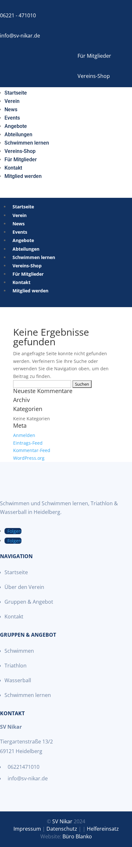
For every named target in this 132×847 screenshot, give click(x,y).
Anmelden (24, 435)
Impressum (27, 828)
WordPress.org (29, 458)
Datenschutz (61, 828)
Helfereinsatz (103, 828)
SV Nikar (62, 821)
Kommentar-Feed (31, 450)
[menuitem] (15, 91)
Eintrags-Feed (28, 443)
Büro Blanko (77, 836)
